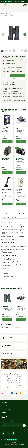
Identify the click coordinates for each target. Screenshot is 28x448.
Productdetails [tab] (12, 213)
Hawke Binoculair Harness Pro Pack (6, 158)
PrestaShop (14, 442)
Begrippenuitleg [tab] (20, 213)
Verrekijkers (7, 13)
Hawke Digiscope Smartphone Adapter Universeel (20, 159)
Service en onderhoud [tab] (15, 217)
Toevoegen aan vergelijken (9, 82)
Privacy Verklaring (4, 444)
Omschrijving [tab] (4, 213)
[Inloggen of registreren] (21, 5)
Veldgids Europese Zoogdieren (19, 190)
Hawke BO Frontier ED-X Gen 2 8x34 (21, 305)
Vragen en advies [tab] (5, 217)
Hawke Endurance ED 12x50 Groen (6, 305)
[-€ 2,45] (21, 151)
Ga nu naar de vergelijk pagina (9, 84)
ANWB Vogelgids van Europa (6, 127)
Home (2, 13)
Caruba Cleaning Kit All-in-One (20, 127)
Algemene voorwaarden (12, 444)
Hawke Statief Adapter (7, 189)
